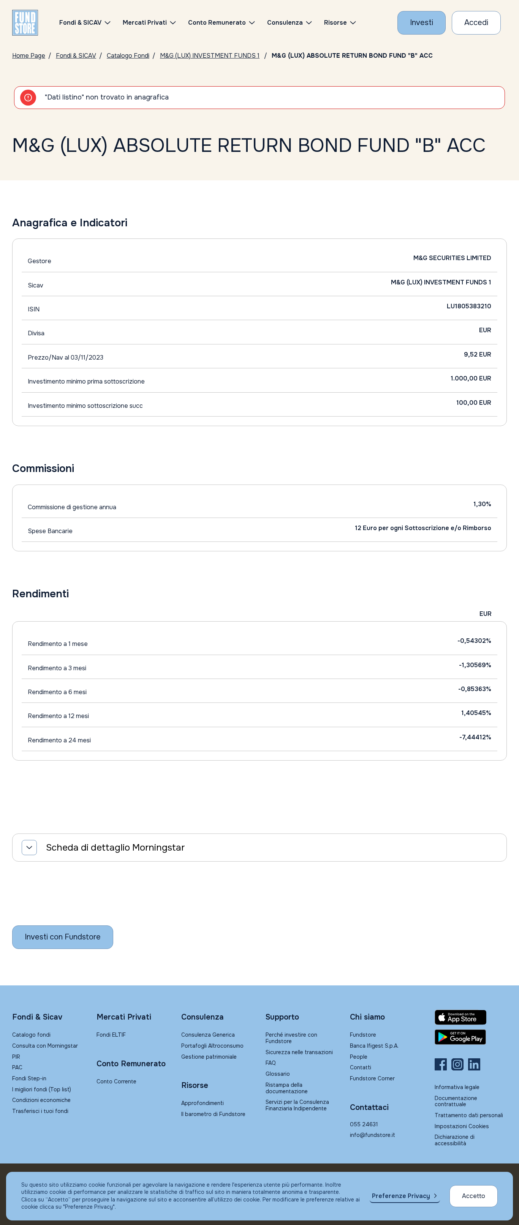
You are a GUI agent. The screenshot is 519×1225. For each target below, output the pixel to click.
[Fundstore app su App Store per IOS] (471, 1017)
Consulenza (285, 23)
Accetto (473, 1196)
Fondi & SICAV (76, 56)
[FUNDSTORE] (25, 23)
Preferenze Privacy (401, 1196)
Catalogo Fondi (128, 56)
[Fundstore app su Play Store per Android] (471, 1037)
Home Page (28, 56)
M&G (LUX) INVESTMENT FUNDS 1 (210, 56)
